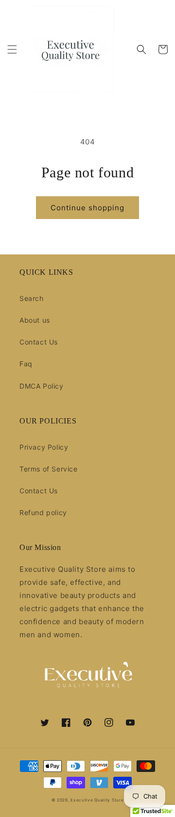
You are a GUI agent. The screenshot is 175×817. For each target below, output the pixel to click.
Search (31, 298)
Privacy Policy (43, 447)
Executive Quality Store (96, 800)
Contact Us (38, 342)
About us (34, 320)
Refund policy (43, 512)
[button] (12, 49)
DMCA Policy (41, 386)
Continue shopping (87, 207)
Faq (26, 364)
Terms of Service (48, 469)
